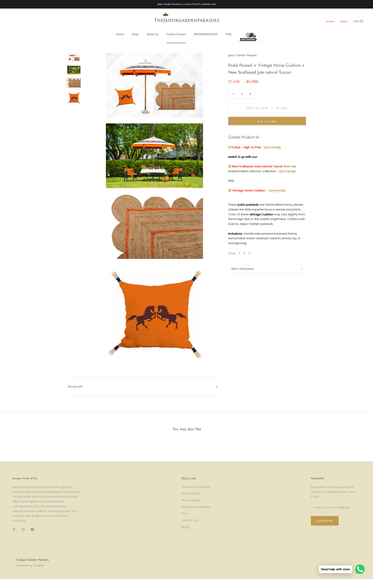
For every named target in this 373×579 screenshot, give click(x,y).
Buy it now (267, 121)
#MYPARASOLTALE (206, 34)
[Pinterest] (249, 253)
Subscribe (324, 521)
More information (242, 268)
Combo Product (176, 34)
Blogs (185, 527)
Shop (135, 34)
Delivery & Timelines (196, 507)
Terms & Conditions (196, 487)
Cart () (358, 21)
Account (330, 21)
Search (343, 21)
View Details (272, 147)
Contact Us (190, 520)
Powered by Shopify (30, 565)
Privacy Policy (191, 493)
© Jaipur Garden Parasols (32, 559)
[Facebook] (239, 253)
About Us (152, 34)
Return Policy (191, 500)
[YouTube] (32, 529)
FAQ (228, 34)
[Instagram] (23, 529)
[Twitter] (244, 253)
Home (120, 34)
